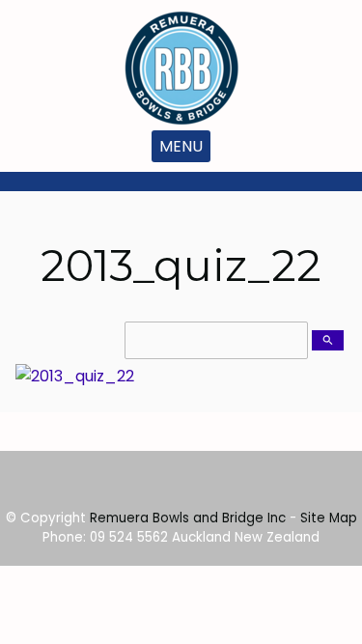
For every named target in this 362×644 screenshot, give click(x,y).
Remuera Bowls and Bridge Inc (188, 518)
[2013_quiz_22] (74, 376)
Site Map (328, 518)
